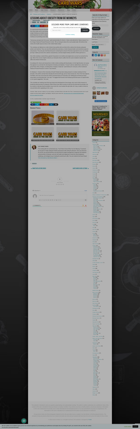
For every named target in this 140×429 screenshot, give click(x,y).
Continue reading (70, 34)
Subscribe (85, 30)
